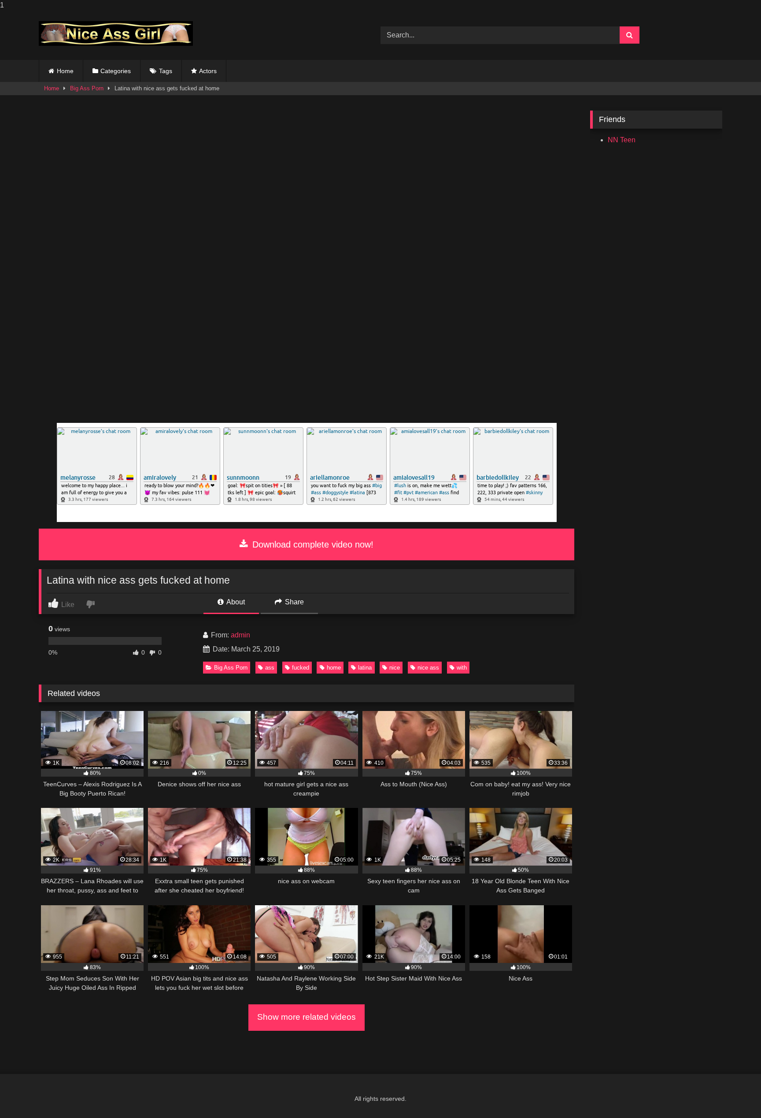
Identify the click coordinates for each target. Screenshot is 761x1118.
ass (269, 667)
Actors (208, 70)
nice (394, 667)
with (462, 667)
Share (293, 602)
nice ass (428, 667)
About (235, 602)
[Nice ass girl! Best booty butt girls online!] (116, 33)
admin (240, 635)
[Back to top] (733, 1093)
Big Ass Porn (86, 88)
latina (365, 667)
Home (65, 70)
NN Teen (621, 140)
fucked (300, 667)
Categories (115, 70)
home (334, 667)
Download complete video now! (311, 544)
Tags (165, 70)
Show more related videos (306, 1017)
